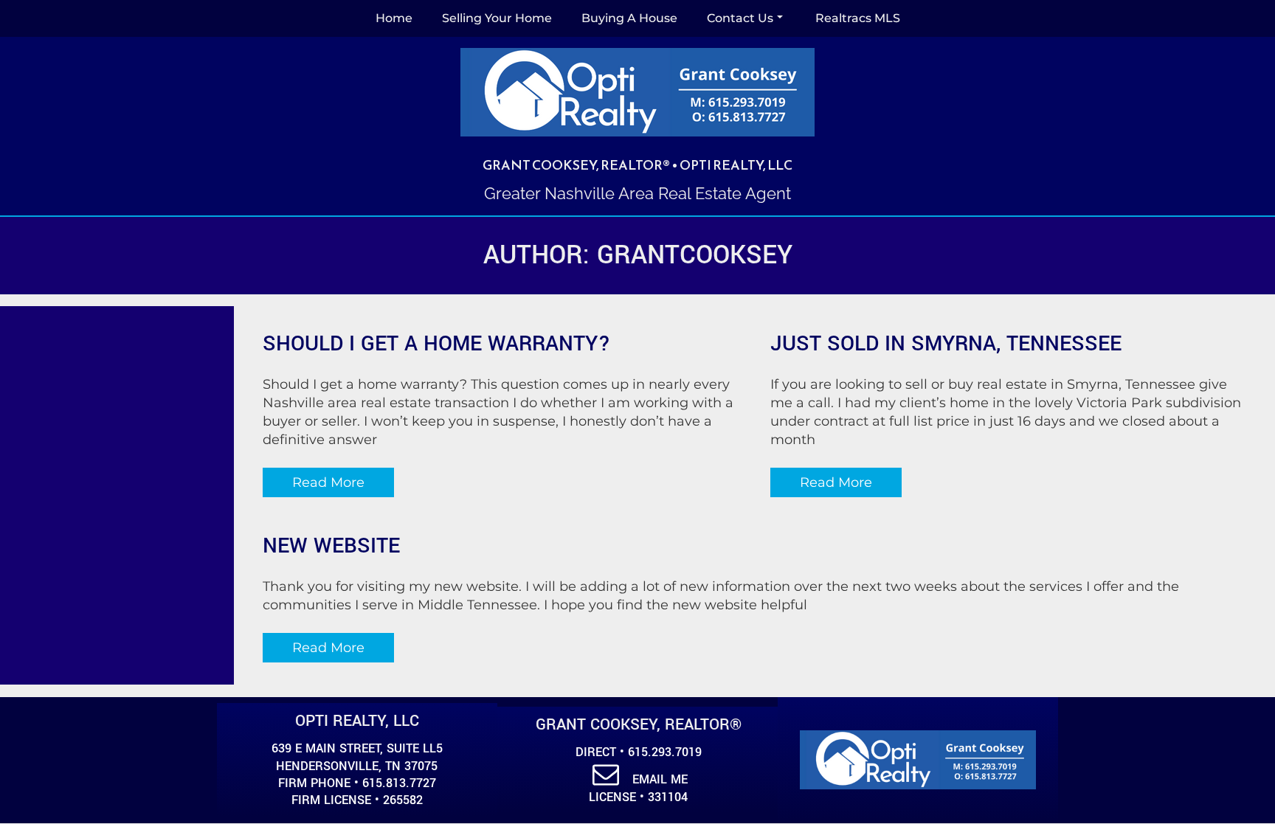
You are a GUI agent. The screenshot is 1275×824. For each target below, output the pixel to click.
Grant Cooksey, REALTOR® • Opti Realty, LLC (637, 165)
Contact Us (740, 18)
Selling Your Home (497, 18)
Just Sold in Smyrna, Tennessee (946, 344)
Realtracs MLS (857, 18)
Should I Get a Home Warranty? (437, 344)
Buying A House (629, 18)
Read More (328, 482)
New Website (331, 546)
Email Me (660, 779)
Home (394, 18)
